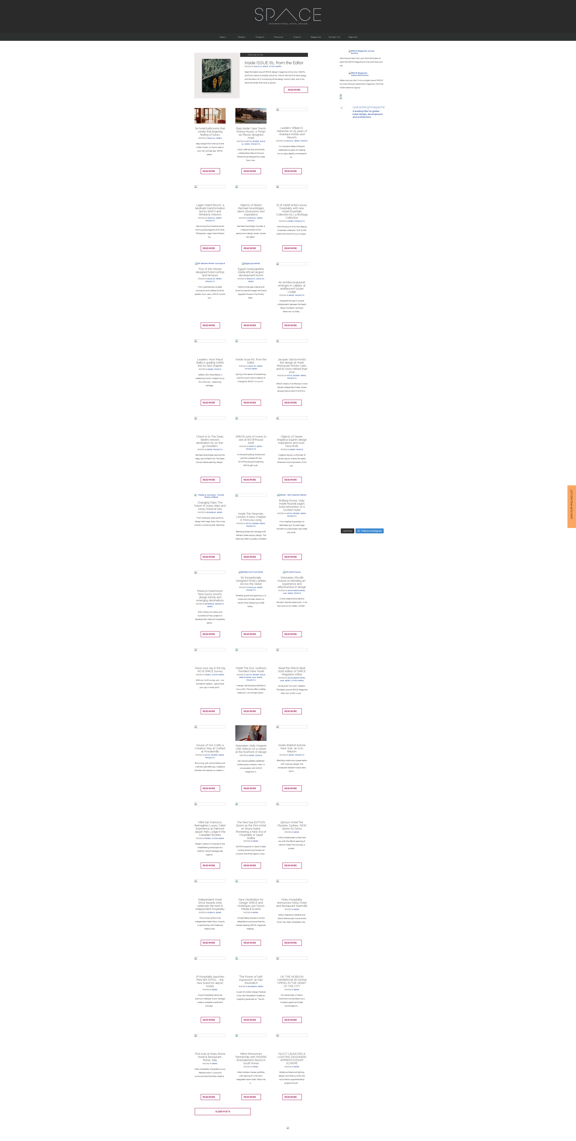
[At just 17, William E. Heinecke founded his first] (347, 318)
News (223, 37)
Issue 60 (252, 218)
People (241, 37)
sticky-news (275, 67)
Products (278, 37)
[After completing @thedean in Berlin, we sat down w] (347, 448)
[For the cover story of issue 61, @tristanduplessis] (347, 170)
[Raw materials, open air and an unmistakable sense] (362, 463)
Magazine (316, 37)
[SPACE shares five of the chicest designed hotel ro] (378, 473)
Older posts (222, 1111)
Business (211, 512)
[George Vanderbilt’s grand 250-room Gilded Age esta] (378, 339)
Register (353, 37)
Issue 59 (252, 587)
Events (297, 37)
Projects (260, 37)
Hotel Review (252, 141)
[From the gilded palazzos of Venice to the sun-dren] (362, 170)
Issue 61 (258, 67)
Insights (251, 279)
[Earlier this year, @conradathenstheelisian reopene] (378, 197)
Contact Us (334, 37)
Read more (295, 90)
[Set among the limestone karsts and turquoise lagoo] (362, 347)
